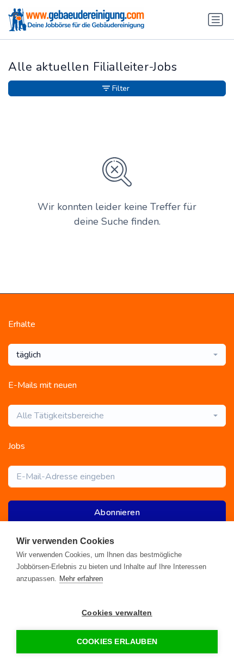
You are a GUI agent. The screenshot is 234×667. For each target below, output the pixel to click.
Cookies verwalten (117, 613)
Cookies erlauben (117, 642)
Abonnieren (117, 512)
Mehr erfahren (81, 579)
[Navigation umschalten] (215, 19)
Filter (121, 88)
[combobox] (117, 355)
